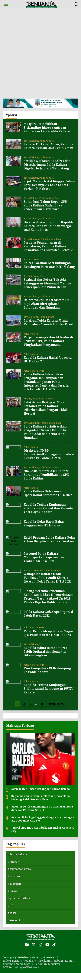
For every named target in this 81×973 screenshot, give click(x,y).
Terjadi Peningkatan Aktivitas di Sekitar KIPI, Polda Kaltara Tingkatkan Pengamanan (48, 341)
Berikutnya (56, 703)
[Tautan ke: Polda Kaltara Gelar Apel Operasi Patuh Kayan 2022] (13, 615)
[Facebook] (26, 944)
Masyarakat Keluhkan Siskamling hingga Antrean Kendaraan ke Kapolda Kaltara (47, 127)
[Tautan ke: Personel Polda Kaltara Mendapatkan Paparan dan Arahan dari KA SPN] (13, 556)
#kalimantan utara (19, 869)
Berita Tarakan (31, 259)
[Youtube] (47, 944)
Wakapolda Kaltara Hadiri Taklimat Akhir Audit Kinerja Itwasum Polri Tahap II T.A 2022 (47, 577)
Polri (57, 198)
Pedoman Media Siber (17, 964)
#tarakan (13, 861)
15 (42, 703)
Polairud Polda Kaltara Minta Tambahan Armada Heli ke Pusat (48, 322)
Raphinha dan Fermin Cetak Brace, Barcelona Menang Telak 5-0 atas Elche (40, 798)
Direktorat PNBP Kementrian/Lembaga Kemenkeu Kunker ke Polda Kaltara (49, 454)
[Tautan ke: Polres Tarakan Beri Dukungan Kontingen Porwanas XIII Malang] (13, 262)
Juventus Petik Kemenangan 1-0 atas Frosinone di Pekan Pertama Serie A (42, 808)
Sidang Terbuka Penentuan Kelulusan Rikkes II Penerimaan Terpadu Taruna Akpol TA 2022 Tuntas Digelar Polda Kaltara (48, 596)
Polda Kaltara (46, 141)
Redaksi (29, 960)
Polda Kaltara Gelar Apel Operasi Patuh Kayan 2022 (48, 613)
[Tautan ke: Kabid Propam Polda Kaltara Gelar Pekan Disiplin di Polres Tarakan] (13, 540)
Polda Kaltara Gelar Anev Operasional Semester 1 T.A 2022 (48, 493)
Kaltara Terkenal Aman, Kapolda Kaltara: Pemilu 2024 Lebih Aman (48, 146)
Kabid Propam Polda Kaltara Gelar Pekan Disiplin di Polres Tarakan (49, 539)
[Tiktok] (54, 944)
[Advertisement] (40, 53)
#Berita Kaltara (17, 854)
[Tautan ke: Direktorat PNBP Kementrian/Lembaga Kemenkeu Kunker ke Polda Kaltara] (13, 450)
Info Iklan (43, 960)
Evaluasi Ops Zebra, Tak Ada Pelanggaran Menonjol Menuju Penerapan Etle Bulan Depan (47, 283)
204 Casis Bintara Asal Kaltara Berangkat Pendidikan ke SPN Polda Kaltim (46, 474)
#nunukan (14, 876)
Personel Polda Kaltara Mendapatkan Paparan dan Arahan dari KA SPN (44, 557)
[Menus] (6, 4)
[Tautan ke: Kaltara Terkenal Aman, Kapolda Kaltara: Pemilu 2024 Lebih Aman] (13, 143)
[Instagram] (40, 944)
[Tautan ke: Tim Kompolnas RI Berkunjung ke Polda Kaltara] (13, 667)
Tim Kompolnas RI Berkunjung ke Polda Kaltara (47, 670)
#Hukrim (13, 891)
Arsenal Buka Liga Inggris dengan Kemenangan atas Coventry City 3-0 (42, 819)
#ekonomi (14, 920)
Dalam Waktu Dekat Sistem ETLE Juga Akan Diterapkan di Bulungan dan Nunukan (48, 303)
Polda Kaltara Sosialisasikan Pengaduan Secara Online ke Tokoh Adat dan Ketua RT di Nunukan (45, 432)
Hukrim (27, 398)
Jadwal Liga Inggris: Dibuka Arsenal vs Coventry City (42, 829)
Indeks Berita (11, 960)
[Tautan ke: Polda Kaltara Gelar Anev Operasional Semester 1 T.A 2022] (13, 491)
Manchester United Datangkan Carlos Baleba (40, 789)
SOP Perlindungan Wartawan (21, 967)
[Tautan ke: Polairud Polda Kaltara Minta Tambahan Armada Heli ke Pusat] (13, 320)
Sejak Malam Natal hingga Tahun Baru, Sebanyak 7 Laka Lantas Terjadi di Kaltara (49, 185)
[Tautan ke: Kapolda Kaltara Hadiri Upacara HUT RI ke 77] (13, 357)
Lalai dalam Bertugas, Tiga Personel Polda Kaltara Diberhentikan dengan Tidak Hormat (46, 408)
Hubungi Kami (63, 960)
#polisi (12, 913)
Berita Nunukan (32, 239)
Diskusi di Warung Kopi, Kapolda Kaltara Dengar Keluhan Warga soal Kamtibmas (48, 226)
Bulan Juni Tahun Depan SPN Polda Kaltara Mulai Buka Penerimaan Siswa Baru (45, 205)
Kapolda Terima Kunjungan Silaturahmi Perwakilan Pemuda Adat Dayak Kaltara (48, 508)
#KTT (11, 905)
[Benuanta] (41, 4)
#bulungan (14, 883)
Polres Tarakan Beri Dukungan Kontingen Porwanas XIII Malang (49, 265)
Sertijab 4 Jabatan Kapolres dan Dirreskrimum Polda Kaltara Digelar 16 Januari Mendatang (47, 164)
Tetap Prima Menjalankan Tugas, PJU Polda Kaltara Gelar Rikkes (49, 633)
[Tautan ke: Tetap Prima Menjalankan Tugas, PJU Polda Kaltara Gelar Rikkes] (13, 630)
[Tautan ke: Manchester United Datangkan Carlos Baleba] (40, 759)
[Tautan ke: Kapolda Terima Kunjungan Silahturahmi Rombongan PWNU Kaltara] (13, 684)
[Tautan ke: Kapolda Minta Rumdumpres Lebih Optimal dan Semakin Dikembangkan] (13, 647)
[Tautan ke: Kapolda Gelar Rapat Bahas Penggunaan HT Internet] (13, 524)
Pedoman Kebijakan (47, 964)
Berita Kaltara (31, 141)
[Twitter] (33, 944)
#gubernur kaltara (19, 898)
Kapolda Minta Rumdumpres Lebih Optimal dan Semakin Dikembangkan (45, 651)
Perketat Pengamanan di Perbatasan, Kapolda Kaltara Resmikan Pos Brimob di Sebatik (48, 246)
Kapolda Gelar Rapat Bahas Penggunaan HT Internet (44, 523)
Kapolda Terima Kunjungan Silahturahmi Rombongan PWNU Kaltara (49, 688)
